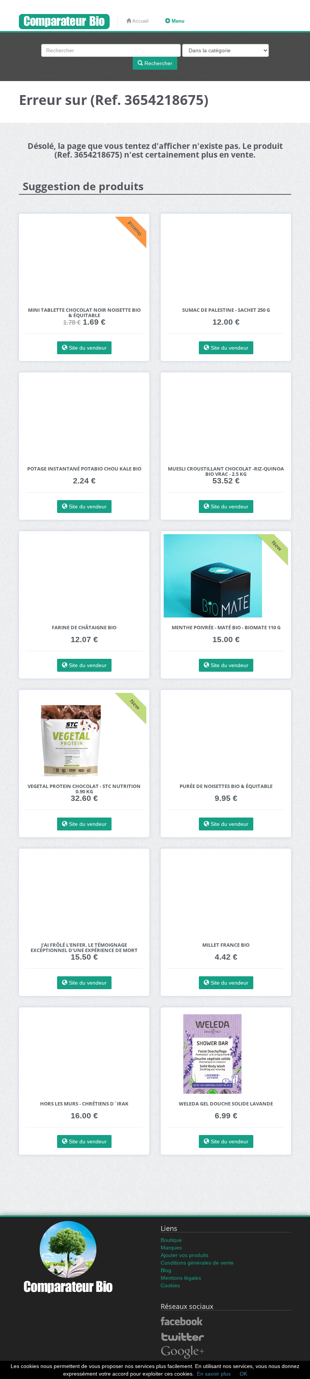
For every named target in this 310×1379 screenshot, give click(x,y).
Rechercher (157, 63)
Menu (177, 21)
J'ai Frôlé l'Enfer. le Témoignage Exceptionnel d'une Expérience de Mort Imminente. (84, 950)
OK (243, 1374)
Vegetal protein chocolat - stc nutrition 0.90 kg (84, 789)
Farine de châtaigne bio (84, 627)
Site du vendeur (87, 348)
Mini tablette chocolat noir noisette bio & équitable (84, 313)
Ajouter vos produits (184, 1255)
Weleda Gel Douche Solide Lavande (226, 1104)
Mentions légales (181, 1278)
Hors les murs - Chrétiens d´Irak (84, 1104)
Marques (171, 1248)
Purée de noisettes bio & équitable (226, 786)
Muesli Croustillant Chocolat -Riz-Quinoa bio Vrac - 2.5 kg (226, 471)
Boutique (171, 1240)
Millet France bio (226, 945)
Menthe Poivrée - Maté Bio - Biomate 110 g (226, 627)
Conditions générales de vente (197, 1263)
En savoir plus (214, 1374)
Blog (166, 1270)
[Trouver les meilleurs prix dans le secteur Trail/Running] (68, 21)
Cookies (170, 1285)
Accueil (140, 21)
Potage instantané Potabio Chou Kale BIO (84, 469)
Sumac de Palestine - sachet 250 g (226, 310)
